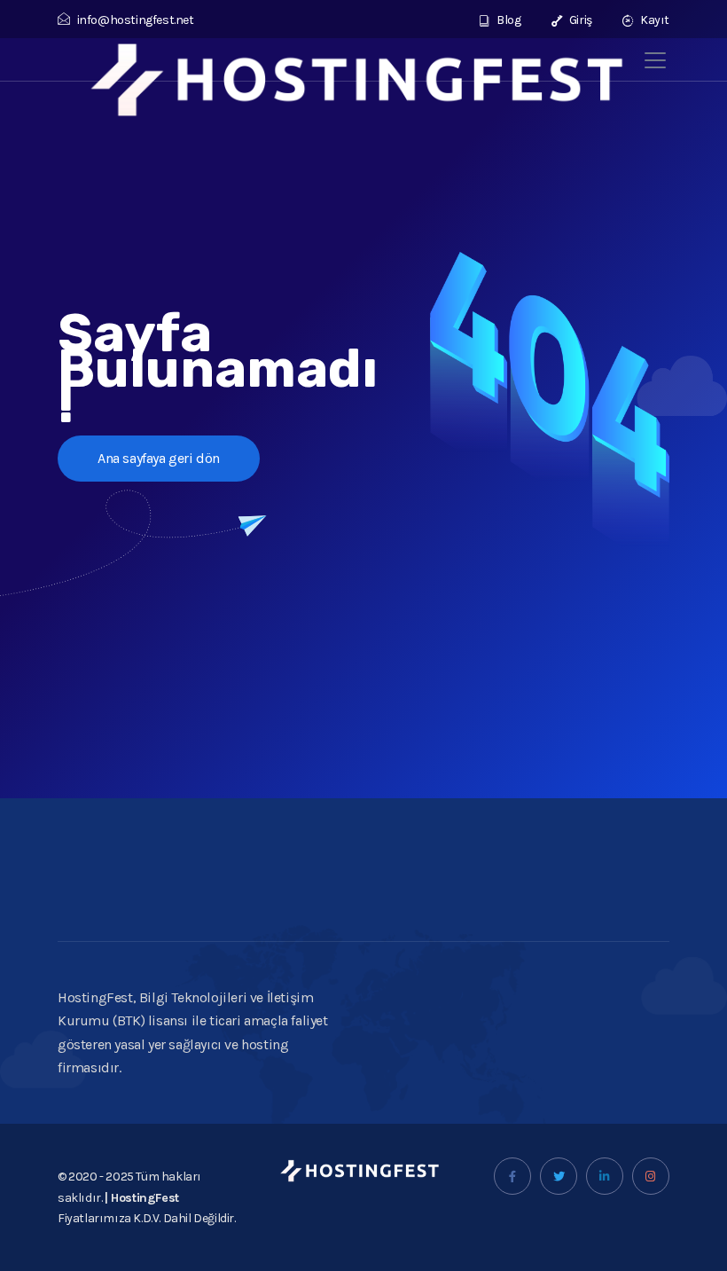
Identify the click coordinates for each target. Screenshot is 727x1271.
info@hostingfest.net (135, 19)
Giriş (579, 19)
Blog (508, 19)
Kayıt (653, 19)
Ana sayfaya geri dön (159, 458)
